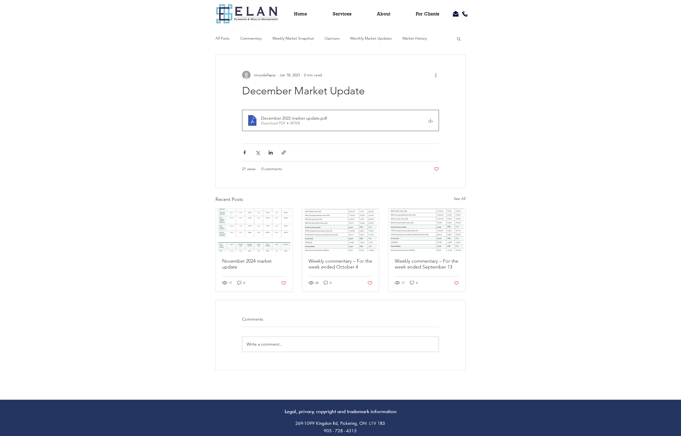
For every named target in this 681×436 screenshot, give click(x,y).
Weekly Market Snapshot (293, 38)
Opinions (332, 38)
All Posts (222, 38)
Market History (414, 38)
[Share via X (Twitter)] (257, 152)
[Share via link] (283, 152)
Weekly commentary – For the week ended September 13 (426, 264)
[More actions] (436, 75)
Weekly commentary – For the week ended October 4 (340, 264)
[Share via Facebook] (244, 152)
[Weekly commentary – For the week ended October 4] (340, 230)
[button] (458, 38)
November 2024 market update (247, 264)
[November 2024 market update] (254, 230)
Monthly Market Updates (371, 38)
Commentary (251, 38)
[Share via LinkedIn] (270, 152)
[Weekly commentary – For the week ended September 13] (426, 230)
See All (460, 198)
